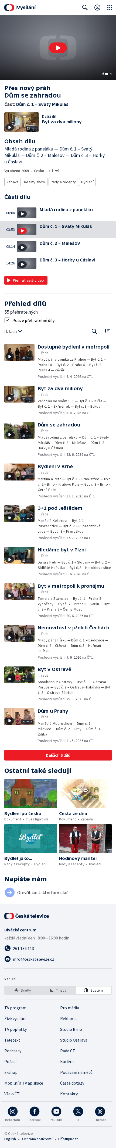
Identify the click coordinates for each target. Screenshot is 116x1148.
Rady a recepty (63, 182)
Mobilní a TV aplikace (23, 1083)
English (10, 1138)
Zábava (12, 182)
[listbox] (58, 990)
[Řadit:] (107, 331)
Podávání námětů (76, 1072)
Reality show (34, 182)
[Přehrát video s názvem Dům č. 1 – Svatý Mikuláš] (58, 47)
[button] (58, 47)
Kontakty (69, 1093)
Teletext (12, 1040)
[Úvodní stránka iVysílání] (20, 7)
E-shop (11, 1072)
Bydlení (87, 182)
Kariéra (67, 1061)
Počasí (10, 1061)
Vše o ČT (12, 1093)
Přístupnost (68, 1138)
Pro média (69, 1007)
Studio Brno (71, 1029)
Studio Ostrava (73, 1040)
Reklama (68, 1018)
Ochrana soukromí (37, 1138)
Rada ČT (67, 1050)
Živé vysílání (15, 1018)
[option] (22, 990)
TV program (15, 1007)
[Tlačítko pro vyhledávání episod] (94, 331)
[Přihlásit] (97, 7)
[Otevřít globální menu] (110, 7)
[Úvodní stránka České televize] (27, 916)
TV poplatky (15, 1029)
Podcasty (12, 1050)
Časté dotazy (72, 1083)
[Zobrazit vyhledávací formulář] (85, 7)
